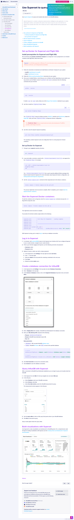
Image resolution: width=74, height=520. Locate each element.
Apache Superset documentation (30, 28)
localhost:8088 (35, 241)
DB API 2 (50, 116)
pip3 (69, 107)
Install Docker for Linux (33, 74)
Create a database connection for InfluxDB (33, 42)
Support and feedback (30, 490)
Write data (4, 11)
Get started (5, 9)
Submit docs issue (61, 494)
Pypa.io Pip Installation (52, 101)
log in (41, 233)
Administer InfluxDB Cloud (9, 34)
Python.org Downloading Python (36, 76)
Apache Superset (28, 17)
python (63, 84)
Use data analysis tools (9, 20)
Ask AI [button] (72, 518)
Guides (4, 35)
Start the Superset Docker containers (32, 38)
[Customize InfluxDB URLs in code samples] (71, 1)
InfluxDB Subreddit (30, 506)
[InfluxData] (5, 1)
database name (45, 343)
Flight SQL (26, 118)
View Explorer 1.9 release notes (55, 12)
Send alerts (6, 32)
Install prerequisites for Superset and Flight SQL (36, 34)
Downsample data (8, 16)
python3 (68, 84)
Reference (5, 37)
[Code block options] (69, 87)
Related (24, 478)
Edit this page (60, 491)
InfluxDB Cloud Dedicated (8, 7)
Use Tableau (8, 30)
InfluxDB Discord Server (31, 502)
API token (36, 345)
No (68, 483)
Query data (5, 12)
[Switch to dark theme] (72, 1)
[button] (1, 9)
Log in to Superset (28, 40)
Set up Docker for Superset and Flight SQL (33, 33)
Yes (64, 483)
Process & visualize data (8, 14)
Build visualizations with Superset (31, 46)
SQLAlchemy (62, 116)
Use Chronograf (8, 23)
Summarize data (7, 18)
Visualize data (7, 21)
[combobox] (9, 4)
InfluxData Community (30, 504)
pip (65, 107)
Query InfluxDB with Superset (30, 44)
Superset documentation (42, 64)
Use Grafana (8, 25)
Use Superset (8, 28)
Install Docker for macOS (34, 72)
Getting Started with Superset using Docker (33, 176)
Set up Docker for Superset (31, 36)
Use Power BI (8, 27)
